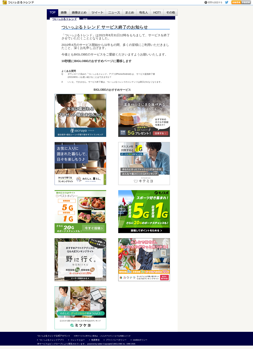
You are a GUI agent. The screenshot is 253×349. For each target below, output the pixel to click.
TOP (52, 12)
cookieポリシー (140, 340)
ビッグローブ (56, 344)
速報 (85, 19)
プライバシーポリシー (116, 340)
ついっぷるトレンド (19, 2)
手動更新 (246, 2)
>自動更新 (236, 2)
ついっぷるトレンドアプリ (51, 340)
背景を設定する (215, 2)
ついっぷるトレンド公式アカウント (53, 336)
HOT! (157, 12)
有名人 (143, 12)
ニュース (114, 12)
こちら (102, 336)
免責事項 (95, 340)
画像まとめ (79, 12)
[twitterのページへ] (226, 3)
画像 (64, 12)
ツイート (97, 12)
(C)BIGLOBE (116, 344)
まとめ (129, 12)
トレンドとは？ (77, 340)
